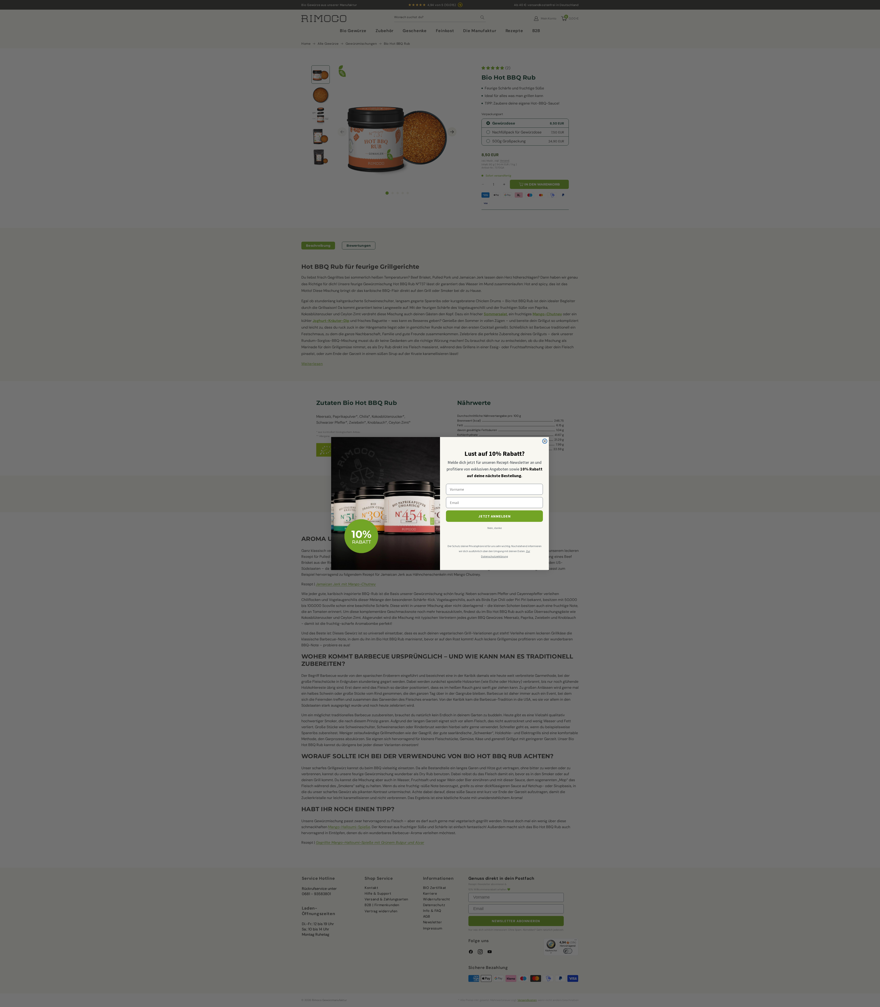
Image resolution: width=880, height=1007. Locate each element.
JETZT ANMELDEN (494, 516)
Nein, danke (494, 528)
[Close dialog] (544, 441)
